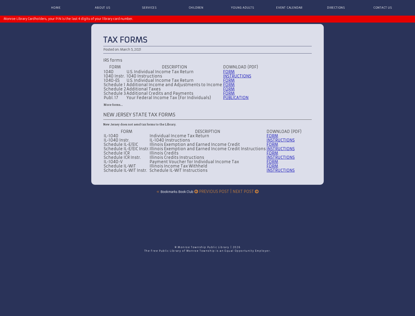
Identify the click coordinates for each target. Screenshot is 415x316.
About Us (102, 7)
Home (56, 7)
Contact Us (382, 7)
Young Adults (242, 7)
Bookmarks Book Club (176, 192)
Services (149, 7)
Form (229, 71)
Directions (336, 7)
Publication (236, 97)
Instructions (237, 76)
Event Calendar (289, 7)
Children (196, 7)
